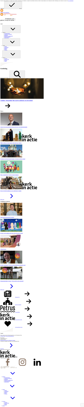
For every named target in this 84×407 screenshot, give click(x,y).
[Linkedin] (37, 365)
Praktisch (4, 32)
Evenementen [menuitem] (6, 47)
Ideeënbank (6, 379)
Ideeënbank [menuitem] (6, 35)
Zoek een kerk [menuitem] (6, 37)
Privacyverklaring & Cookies (10, 340)
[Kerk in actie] (7, 357)
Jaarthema (5, 392)
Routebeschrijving (3, 340)
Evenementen (6, 391)
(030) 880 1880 (2, 336)
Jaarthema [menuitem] (5, 48)
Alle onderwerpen (7, 377)
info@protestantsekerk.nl (10, 336)
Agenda (5, 390)
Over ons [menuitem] (5, 58)
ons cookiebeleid (70, 0)
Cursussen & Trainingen (8, 378)
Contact (5, 404)
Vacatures (5, 393)
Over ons (4, 57)
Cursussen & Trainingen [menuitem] (8, 34)
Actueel (4, 45)
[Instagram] (22, 365)
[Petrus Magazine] (16, 357)
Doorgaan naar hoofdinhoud (4, 12)
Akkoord (20, 8)
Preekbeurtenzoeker (7, 381)
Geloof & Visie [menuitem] (6, 59)
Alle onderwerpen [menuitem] (7, 33)
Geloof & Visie (6, 403)
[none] (43, 31)
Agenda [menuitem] (5, 46)
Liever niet (2, 8)
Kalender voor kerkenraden (8, 380)
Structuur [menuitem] (5, 60)
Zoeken (3, 405)
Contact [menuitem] (5, 61)
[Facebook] (7, 365)
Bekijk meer (2, 199)
